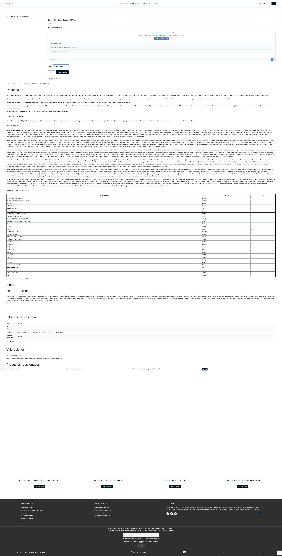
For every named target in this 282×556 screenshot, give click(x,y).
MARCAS (145, 3)
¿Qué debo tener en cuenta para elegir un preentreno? (63, 47)
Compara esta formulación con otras (59, 51)
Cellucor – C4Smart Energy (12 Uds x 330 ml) (242, 480)
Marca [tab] (19, 83)
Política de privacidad (27, 515)
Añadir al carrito (62, 72)
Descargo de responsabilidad (102, 515)
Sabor (49, 66)
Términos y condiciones (27, 518)
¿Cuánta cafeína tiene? (56, 43)
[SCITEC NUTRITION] (11, 302)
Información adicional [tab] (30, 83)
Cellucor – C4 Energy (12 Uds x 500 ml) (107, 480)
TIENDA (122, 3)
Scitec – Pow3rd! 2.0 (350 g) (175, 480)
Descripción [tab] (11, 83)
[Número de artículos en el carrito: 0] (268, 3)
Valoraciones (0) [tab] (44, 83)
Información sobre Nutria (101, 507)
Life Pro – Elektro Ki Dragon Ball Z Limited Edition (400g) (39, 480)
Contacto (157, 3)
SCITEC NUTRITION (58, 28)
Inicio (115, 3)
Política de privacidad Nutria (102, 510)
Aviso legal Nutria (99, 513)
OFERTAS (133, 3)
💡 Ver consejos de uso (162, 38)
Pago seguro (24, 521)
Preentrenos (12, 16)
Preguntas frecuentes (27, 507)
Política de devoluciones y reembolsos (32, 510)
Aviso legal (24, 513)
